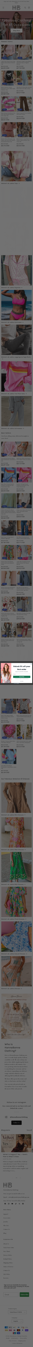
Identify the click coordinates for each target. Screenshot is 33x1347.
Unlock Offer (21, 676)
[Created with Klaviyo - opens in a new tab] (16, 683)
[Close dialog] (31, 664)
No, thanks (21, 681)
